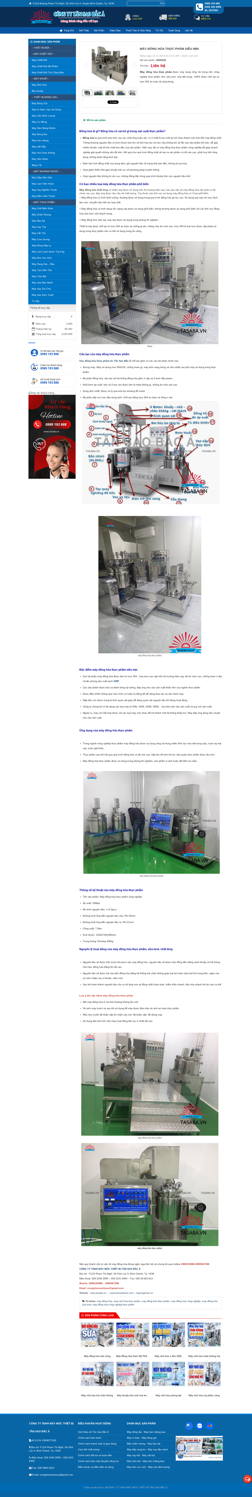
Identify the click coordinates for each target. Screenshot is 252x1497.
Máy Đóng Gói (39, 103)
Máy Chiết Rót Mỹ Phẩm (45, 66)
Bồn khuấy (37, 91)
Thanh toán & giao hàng (138, 30)
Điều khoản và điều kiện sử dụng (96, 1467)
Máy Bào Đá (38, 220)
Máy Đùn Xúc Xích (42, 257)
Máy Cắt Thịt (39, 233)
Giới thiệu (84, 30)
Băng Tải (36, 165)
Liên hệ (189, 30)
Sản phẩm (99, 30)
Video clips (115, 30)
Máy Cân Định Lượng (43, 115)
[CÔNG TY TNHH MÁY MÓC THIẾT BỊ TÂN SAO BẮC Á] (68, 23)
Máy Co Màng (39, 122)
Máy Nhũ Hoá (39, 84)
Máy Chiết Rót (39, 60)
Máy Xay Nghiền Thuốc (44, 189)
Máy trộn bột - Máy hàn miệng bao (145, 1461)
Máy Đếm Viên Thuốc (43, 196)
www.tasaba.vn (98, 1293)
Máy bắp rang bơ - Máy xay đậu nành (147, 1449)
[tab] (94, 120)
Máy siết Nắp (39, 146)
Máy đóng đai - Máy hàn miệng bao (146, 1432)
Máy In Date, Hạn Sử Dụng (46, 109)
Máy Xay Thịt (39, 227)
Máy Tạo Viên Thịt (42, 270)
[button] (247, 1479)
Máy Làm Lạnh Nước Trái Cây (48, 251)
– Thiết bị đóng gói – (45, 97)
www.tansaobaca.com (122, 1293)
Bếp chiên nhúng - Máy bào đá (143, 1443)
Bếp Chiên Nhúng (41, 214)
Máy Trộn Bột (39, 276)
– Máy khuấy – (41, 78)
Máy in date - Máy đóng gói (142, 1437)
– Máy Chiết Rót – (43, 54)
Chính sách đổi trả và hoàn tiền (95, 1455)
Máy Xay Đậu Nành (42, 282)
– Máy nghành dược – (46, 171)
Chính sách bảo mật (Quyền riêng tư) (98, 1461)
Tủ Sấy (35, 301)
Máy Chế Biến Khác (42, 208)
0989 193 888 (49, 354)
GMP (116, 681)
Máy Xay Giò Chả (41, 288)
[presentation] (86, 65)
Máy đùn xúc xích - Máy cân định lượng (148, 1467)
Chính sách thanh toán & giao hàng (97, 1443)
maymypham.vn (144, 1293)
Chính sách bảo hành (89, 1437)
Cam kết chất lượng (88, 1449)
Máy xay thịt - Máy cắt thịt (141, 1455)
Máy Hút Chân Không (43, 152)
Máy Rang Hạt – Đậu (43, 264)
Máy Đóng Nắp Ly (41, 245)
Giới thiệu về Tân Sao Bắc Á (93, 1432)
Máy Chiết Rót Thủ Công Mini (48, 72)
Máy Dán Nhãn (40, 159)
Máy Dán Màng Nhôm (44, 128)
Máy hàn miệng (40, 140)
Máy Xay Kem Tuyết (42, 295)
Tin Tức (159, 30)
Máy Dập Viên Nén (42, 177)
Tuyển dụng (174, 30)
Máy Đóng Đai (39, 134)
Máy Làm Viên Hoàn (43, 183)
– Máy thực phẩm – (44, 202)
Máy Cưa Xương (41, 239)
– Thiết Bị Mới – (41, 47)
